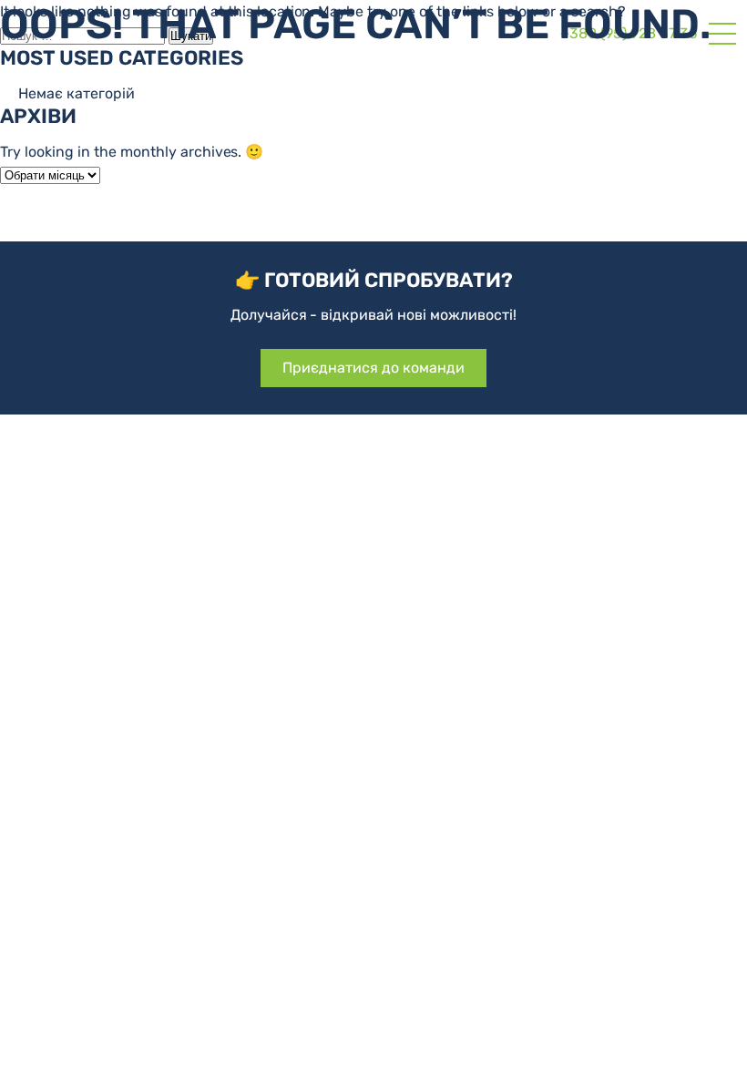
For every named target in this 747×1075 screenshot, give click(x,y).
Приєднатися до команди (373, 367)
